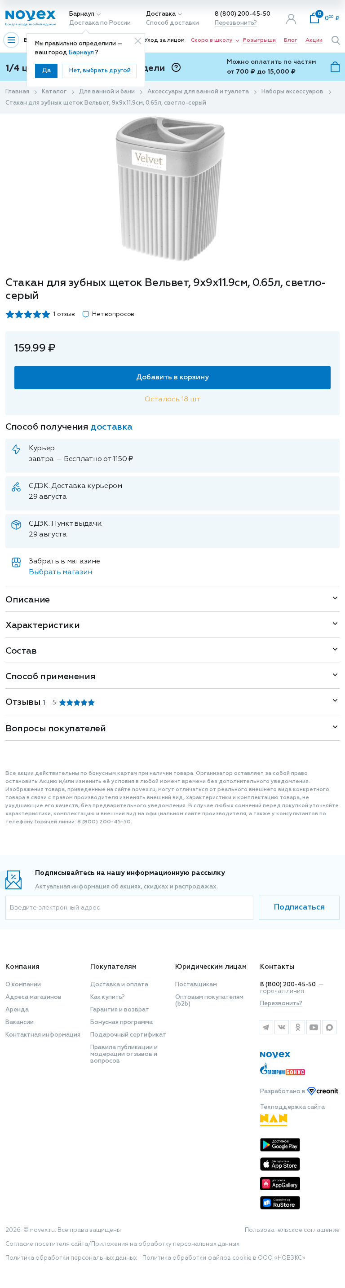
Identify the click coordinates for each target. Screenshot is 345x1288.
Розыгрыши (259, 40)
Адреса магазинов (33, 997)
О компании (23, 985)
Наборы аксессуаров (292, 92)
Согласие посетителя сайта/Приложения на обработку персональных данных (122, 1244)
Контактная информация (42, 1035)
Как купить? (107, 997)
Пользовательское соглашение (292, 1230)
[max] (329, 1027)
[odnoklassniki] (297, 1027)
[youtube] (313, 1027)
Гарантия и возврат (119, 1010)
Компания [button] (22, 966)
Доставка (161, 14)
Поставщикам (196, 985)
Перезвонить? (236, 23)
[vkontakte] (281, 1027)
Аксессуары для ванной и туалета (198, 92)
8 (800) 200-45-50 (242, 14)
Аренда (17, 1010)
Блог (290, 40)
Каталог (54, 92)
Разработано (283, 1092)
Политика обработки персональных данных (71, 1258)
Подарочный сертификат (128, 1035)
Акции (314, 40)
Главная (17, 92)
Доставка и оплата (119, 985)
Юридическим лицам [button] (211, 966)
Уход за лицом (164, 40)
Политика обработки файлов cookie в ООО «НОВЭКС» (223, 1258)
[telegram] (265, 1027)
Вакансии (19, 1022)
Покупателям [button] (113, 966)
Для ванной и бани (107, 92)
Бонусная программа (121, 1022)
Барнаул (81, 14)
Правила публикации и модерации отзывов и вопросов (124, 1054)
